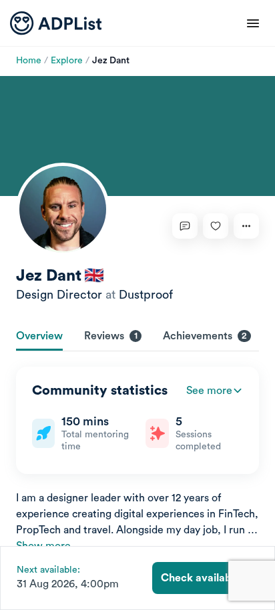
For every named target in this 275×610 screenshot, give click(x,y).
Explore (67, 60)
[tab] (39, 337)
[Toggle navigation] (253, 23)
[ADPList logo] (55, 23)
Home (28, 60)
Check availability (205, 578)
